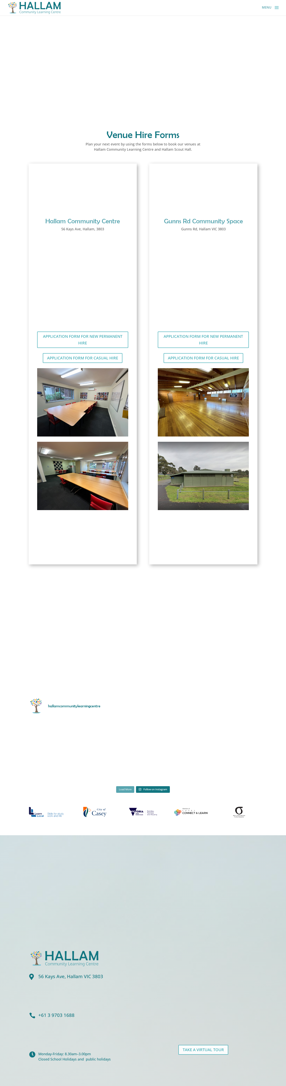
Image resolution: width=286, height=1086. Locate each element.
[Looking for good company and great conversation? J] (172, 734)
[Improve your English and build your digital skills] (172, 767)
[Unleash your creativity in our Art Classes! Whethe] (56, 734)
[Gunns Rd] (203, 435)
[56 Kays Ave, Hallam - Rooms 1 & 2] (82, 509)
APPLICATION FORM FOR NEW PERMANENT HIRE (82, 340)
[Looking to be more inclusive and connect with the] (230, 734)
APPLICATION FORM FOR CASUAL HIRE (82, 358)
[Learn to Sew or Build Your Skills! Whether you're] (56, 767)
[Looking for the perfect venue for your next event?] (230, 767)
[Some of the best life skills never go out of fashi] (114, 734)
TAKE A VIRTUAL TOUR (203, 1049)
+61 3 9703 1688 (56, 1015)
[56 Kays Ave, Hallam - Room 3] (82, 435)
